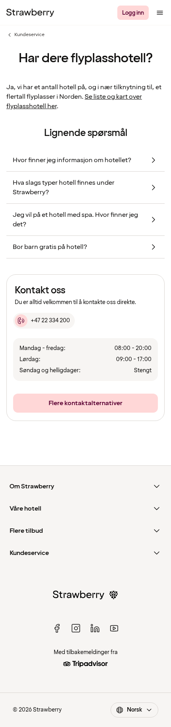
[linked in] (95, 628)
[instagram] (76, 628)
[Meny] (160, 13)
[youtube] (114, 628)
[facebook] (57, 628)
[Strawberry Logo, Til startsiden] (30, 13)
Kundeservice (25, 35)
